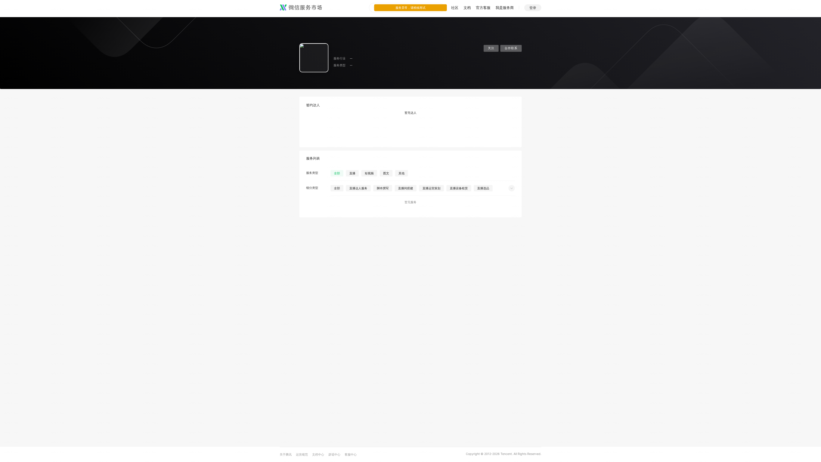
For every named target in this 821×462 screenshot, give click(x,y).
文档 (467, 8)
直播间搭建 (405, 188)
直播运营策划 (431, 188)
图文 (386, 173)
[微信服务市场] (301, 8)
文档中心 (318, 454)
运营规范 (302, 454)
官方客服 (483, 8)
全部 (337, 173)
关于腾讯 (286, 454)
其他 (402, 173)
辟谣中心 (334, 454)
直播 (352, 173)
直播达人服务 (358, 188)
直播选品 (483, 188)
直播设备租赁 (459, 188)
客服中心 (351, 454)
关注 (491, 48)
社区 (454, 8)
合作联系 (511, 48)
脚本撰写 (383, 188)
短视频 (369, 173)
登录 (532, 8)
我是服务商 (505, 8)
